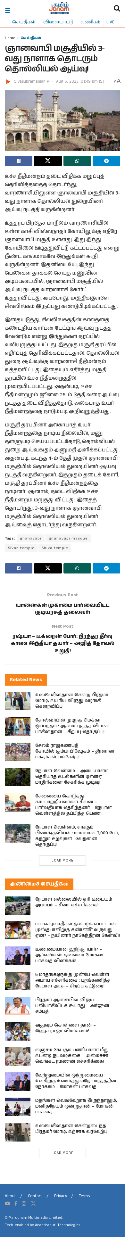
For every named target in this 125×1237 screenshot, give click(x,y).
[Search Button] (117, 8)
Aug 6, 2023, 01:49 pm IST (80, 81)
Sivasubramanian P (31, 81)
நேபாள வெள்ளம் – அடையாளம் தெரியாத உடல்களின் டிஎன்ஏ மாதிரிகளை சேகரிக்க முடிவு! (72, 777)
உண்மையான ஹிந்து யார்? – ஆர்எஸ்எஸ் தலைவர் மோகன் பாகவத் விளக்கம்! (69, 955)
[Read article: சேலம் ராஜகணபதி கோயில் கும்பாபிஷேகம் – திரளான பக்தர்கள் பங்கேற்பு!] (17, 752)
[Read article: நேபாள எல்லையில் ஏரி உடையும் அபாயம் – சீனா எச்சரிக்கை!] (17, 905)
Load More (62, 860)
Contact (35, 1196)
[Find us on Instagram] (24, 1204)
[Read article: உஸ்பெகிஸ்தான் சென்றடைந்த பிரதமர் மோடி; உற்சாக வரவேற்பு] (17, 1132)
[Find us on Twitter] (33, 1204)
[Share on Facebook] (18, 161)
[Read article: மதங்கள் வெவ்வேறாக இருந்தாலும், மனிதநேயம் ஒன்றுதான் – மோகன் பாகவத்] (17, 1107)
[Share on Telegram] (106, 161)
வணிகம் (90, 21)
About (10, 1196)
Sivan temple (21, 548)
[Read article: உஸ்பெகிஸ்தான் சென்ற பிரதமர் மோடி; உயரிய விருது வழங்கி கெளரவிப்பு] (17, 701)
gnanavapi (30, 538)
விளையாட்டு (58, 21)
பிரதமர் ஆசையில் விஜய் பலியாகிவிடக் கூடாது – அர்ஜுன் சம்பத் (72, 1006)
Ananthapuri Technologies (57, 1225)
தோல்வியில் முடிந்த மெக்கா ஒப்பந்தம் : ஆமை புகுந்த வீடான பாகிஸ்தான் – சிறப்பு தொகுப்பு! (72, 726)
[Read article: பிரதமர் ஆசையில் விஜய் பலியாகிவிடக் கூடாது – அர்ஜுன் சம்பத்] (17, 1006)
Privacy (60, 1196)
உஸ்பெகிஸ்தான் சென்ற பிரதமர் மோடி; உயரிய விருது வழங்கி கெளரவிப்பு (71, 701)
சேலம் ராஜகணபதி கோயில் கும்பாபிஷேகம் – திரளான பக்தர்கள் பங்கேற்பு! (74, 751)
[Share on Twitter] (48, 161)
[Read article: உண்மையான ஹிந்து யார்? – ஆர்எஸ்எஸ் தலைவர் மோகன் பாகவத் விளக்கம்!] (17, 955)
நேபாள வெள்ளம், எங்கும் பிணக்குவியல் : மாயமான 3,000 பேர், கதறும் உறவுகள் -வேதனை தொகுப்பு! (77, 836)
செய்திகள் (24, 21)
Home (10, 38)
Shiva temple (55, 548)
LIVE (110, 21)
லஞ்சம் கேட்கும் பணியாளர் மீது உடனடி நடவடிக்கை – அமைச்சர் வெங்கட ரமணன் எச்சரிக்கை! (72, 1056)
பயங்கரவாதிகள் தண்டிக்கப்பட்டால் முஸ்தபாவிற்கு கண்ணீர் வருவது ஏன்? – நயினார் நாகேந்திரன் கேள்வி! (77, 930)
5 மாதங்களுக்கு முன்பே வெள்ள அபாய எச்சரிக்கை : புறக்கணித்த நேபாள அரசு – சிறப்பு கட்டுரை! (73, 980)
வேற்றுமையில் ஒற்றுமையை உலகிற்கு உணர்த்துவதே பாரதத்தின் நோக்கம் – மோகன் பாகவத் (75, 1081)
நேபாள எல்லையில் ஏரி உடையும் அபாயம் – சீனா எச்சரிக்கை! (73, 902)
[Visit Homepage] (59, 8)
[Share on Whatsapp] (77, 161)
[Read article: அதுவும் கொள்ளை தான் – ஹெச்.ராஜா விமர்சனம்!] (17, 1031)
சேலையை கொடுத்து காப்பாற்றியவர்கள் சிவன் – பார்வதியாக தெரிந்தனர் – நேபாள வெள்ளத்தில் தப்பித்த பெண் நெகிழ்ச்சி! (73, 807)
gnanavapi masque (68, 538)
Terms (84, 1196)
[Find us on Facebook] (15, 1204)
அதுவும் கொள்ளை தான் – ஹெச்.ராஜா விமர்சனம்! (65, 1028)
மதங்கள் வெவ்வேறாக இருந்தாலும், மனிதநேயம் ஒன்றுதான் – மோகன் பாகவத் (76, 1106)
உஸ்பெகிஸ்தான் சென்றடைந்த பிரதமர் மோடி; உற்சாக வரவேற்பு (71, 1129)
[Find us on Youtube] (7, 1204)
